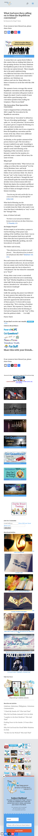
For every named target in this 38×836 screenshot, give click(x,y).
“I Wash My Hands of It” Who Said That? (17, 711)
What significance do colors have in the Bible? (19, 591)
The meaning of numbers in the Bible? (22, 611)
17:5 (7, 257)
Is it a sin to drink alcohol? (24, 552)
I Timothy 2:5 (12, 223)
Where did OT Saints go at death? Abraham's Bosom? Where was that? (19, 632)
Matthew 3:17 (28, 255)
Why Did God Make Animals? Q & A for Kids (18, 714)
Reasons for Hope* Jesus (13, 21)
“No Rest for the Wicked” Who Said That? (17, 733)
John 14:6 (10, 199)
